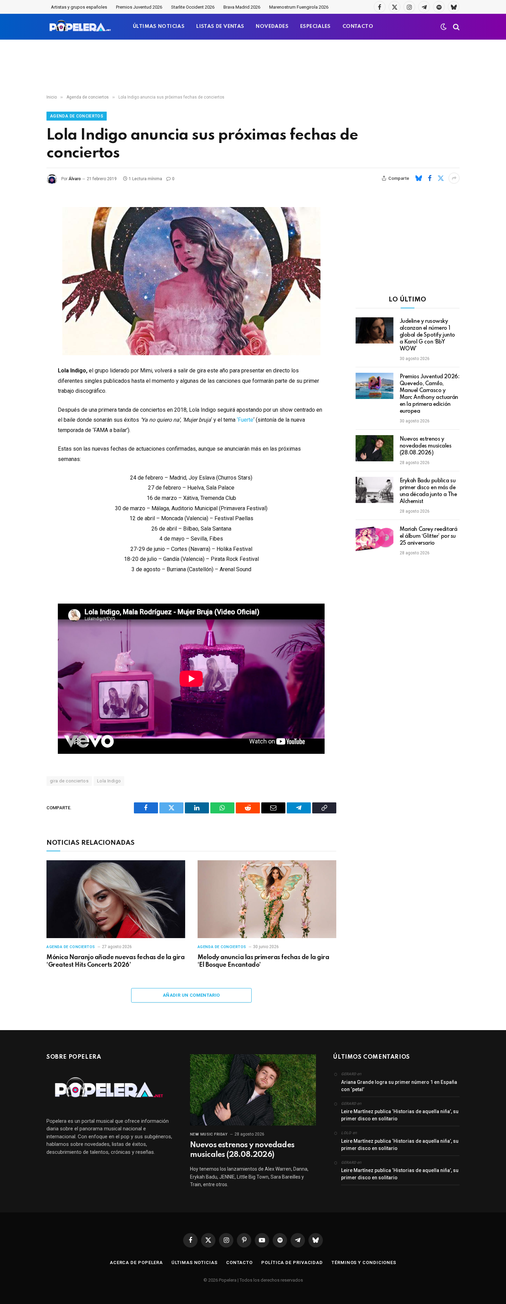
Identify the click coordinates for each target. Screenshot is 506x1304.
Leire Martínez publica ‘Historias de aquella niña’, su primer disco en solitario (399, 1115)
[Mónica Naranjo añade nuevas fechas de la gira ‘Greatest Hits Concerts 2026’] (115, 899)
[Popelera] (80, 27)
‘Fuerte (245, 420)
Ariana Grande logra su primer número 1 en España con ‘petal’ (399, 1085)
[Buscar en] (456, 26)
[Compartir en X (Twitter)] (440, 178)
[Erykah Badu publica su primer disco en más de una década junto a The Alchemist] (374, 490)
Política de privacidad (292, 1262)
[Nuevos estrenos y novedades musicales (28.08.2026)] (374, 448)
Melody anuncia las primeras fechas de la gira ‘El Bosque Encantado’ (263, 961)
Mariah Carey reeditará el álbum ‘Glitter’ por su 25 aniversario (428, 536)
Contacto (239, 1262)
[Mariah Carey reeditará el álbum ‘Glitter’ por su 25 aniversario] (374, 538)
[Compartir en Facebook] (429, 178)
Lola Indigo (109, 780)
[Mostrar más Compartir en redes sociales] (454, 178)
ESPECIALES (315, 26)
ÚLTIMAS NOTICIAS (159, 26)
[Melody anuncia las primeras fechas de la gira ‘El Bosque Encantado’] (267, 899)
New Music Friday (209, 1134)
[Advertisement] (253, 67)
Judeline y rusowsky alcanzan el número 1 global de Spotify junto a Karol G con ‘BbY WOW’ (427, 335)
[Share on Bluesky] (418, 178)
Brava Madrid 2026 (241, 7)
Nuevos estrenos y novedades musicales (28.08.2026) (426, 446)
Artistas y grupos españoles (79, 7)
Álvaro (74, 178)
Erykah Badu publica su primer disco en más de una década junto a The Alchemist (428, 491)
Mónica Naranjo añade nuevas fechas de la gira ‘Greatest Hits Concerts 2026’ (115, 961)
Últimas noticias (194, 1262)
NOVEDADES (272, 26)
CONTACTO (357, 26)
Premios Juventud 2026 (139, 7)
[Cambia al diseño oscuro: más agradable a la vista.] (444, 26)
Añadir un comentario (191, 995)
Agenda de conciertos (76, 116)
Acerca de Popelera (136, 1262)
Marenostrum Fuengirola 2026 (298, 7)
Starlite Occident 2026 (192, 7)
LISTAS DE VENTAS (220, 26)
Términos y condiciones (363, 1262)
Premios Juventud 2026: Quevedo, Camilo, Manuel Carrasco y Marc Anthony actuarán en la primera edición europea (430, 394)
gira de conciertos (69, 780)
